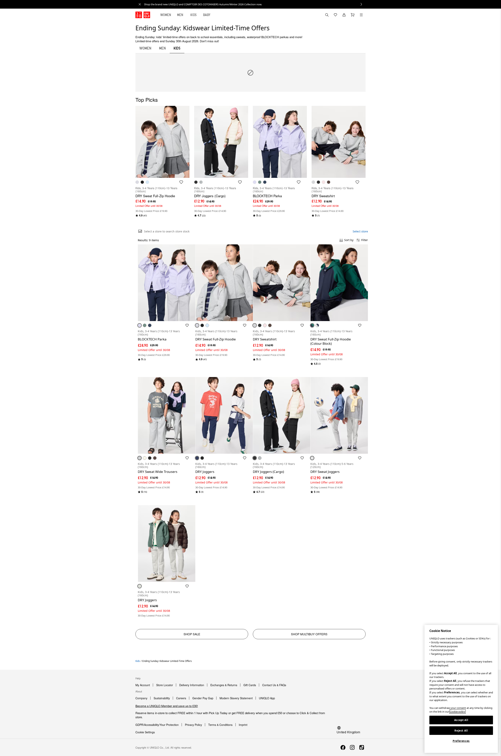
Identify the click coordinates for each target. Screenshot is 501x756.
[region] (461, 689)
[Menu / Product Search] (361, 15)
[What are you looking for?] (327, 15)
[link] (255, 4)
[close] (139, 4)
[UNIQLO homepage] (142, 15)
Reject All (461, 730)
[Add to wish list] (187, 325)
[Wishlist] (335, 15)
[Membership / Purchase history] (344, 15)
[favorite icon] (181, 182)
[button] (166, 282)
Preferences (461, 741)
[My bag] (352, 15)
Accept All (461, 720)
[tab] (165, 15)
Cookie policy (457, 711)
